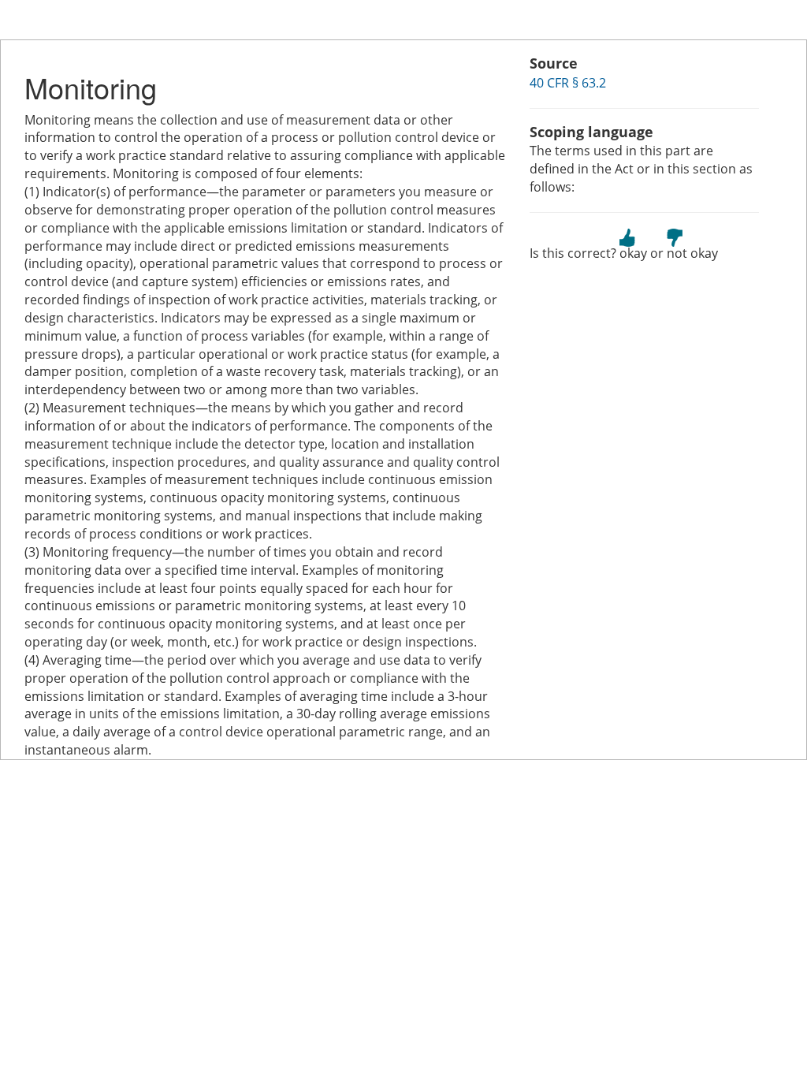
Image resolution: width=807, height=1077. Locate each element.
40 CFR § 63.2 (568, 82)
